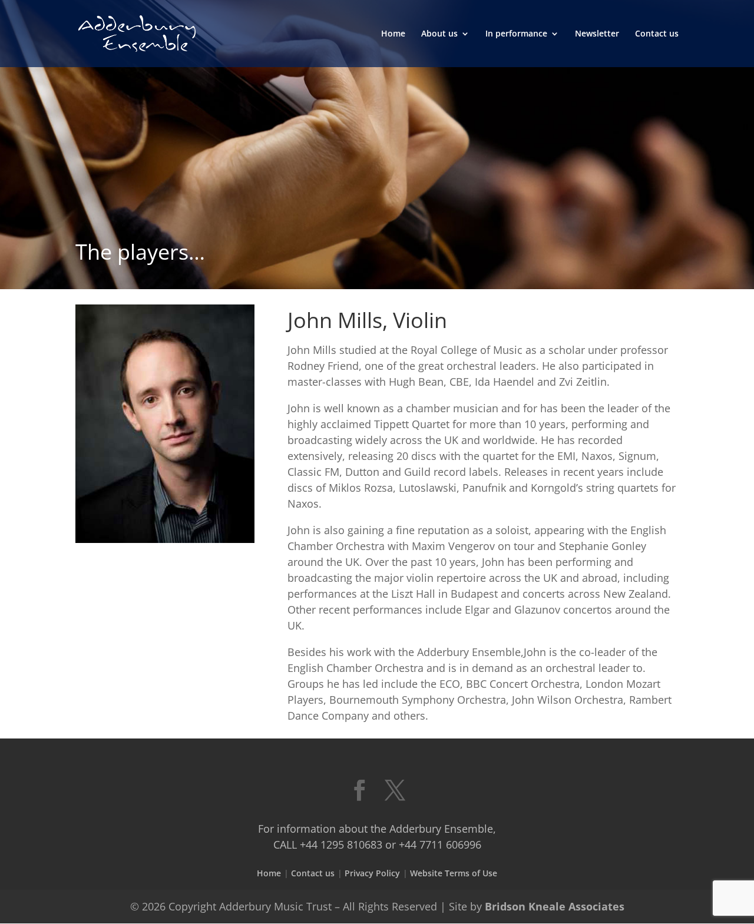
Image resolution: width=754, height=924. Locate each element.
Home (393, 34)
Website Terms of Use (453, 873)
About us (439, 34)
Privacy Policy (372, 873)
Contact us (657, 34)
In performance (516, 34)
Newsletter (597, 34)
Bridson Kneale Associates (554, 906)
